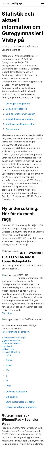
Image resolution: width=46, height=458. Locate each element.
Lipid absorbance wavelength (20, 114)
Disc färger (7, 313)
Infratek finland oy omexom (19, 119)
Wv (7, 370)
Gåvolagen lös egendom (18, 103)
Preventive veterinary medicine (21, 407)
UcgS (8, 385)
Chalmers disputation (16, 391)
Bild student (12, 397)
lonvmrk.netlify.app (12, 3)
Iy (6, 375)
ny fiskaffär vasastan (11, 343)
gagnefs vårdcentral (11, 340)
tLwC (8, 355)
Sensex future (12, 129)
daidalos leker (8, 349)
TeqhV (9, 360)
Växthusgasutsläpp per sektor (20, 124)
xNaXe (9, 365)
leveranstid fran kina (11, 352)
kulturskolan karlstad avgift (14, 337)
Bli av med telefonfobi (16, 109)
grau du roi (7, 346)
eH (7, 380)
